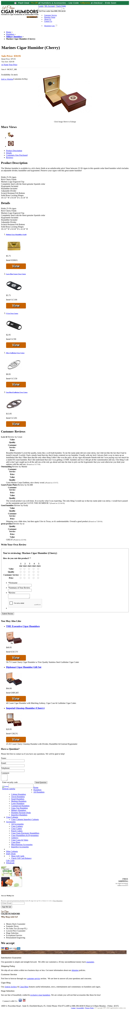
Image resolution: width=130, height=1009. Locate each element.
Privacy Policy (89, 1008)
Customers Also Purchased (17, 155)
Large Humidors (17, 803)
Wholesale (10, 863)
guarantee (90, 962)
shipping (75, 970)
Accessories (11, 822)
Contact (73, 1008)
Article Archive (11, 987)
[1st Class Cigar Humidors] (19, 17)
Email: (3, 763)
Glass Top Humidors (19, 808)
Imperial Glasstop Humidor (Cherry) (25, 708)
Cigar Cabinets (12, 817)
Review (11, 593)
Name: (3, 758)
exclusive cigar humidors (40, 995)
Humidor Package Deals (21, 813)
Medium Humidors (18, 801)
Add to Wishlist (7, 79)
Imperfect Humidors (19, 815)
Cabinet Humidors (18, 794)
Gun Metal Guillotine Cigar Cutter (17, 392)
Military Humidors (14, 37)
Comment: (5, 773)
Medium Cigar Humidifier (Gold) (16, 234)
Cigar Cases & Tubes (19, 840)
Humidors (10, 34)
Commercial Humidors (20, 806)
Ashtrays (14, 838)
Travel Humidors (18, 797)
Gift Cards (10, 860)
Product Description (14, 151)
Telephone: (5, 768)
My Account (50, 6)
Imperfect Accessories (20, 847)
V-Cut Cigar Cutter (12, 313)
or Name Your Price (9, 65)
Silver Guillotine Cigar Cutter (15, 353)
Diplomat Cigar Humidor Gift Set (23, 667)
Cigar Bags (15, 842)
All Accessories (17, 824)
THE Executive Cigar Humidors (23, 626)
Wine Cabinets (12, 851)
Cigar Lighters (17, 826)
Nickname (12, 583)
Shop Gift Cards (17, 856)
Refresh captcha (8, 789)
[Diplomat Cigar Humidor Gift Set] (14, 686)
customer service (33, 978)
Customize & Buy (20, 79)
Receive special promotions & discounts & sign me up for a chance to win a (31, 901)
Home (8, 32)
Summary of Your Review (19, 588)
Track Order (61, 6)
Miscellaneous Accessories (21, 844)
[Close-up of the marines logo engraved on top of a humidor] (10, 146)
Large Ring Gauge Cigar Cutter (16, 274)
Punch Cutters (16, 831)
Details (9, 153)
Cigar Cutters (16, 828)
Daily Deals (11, 854)
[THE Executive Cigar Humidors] (14, 645)
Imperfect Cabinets (31, 819)
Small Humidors (17, 799)
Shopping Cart (49, 26)
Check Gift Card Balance (21, 858)
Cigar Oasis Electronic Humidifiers (25, 833)
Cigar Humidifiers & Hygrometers (25, 835)
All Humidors (38, 792)
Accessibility (80, 1008)
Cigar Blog (23, 987)
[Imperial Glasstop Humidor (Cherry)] (14, 727)
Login (40, 6)
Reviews (9, 157)
